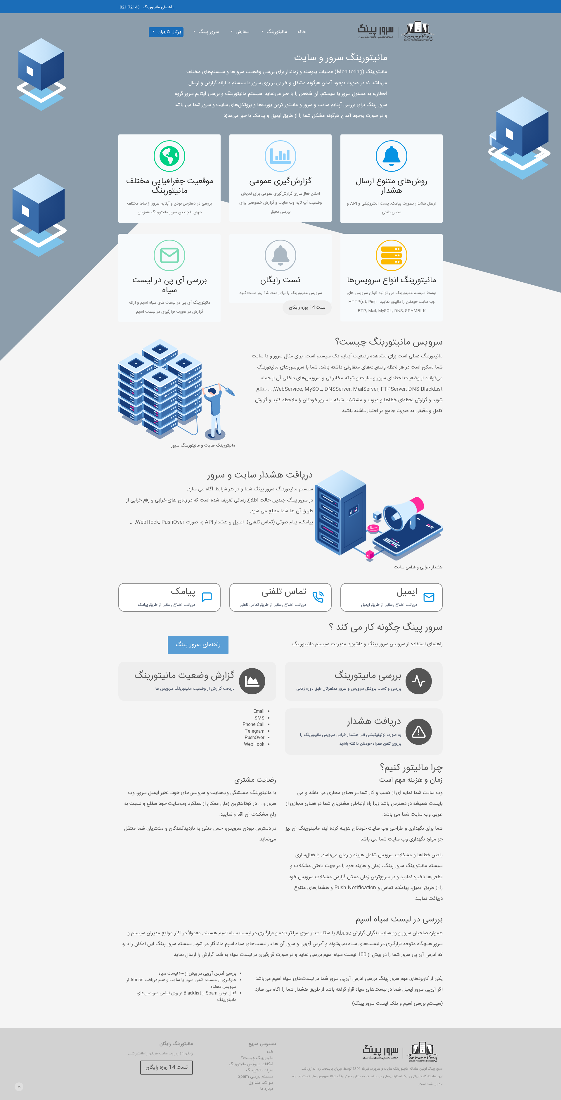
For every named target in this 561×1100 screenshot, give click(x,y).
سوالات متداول (261, 1082)
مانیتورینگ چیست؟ (257, 1058)
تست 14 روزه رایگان (307, 307)
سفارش (243, 32)
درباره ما (266, 1088)
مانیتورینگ (276, 32)
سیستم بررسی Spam (255, 1076)
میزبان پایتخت (332, 1069)
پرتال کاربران (169, 32)
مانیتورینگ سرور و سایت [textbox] (340, 58)
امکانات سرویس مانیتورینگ (251, 1064)
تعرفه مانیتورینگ (259, 1070)
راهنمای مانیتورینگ (158, 7)
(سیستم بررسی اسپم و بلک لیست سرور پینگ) (397, 1003)
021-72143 (130, 7)
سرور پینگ (208, 32)
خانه (301, 32)
